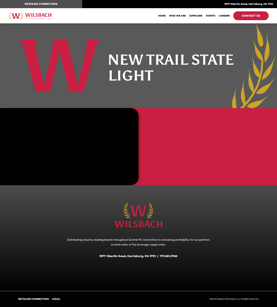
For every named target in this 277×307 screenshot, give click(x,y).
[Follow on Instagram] (132, 3)
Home (162, 15)
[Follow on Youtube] (150, 3)
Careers (224, 15)
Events (210, 15)
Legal (56, 298)
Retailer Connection (33, 298)
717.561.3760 (168, 256)
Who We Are (177, 15)
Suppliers (195, 15)
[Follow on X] (138, 3)
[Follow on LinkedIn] (144, 3)
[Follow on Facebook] (126, 3)
